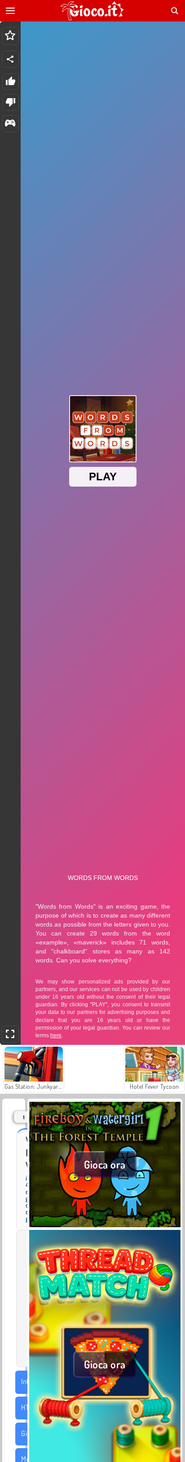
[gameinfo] (10, 124)
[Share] (10, 59)
